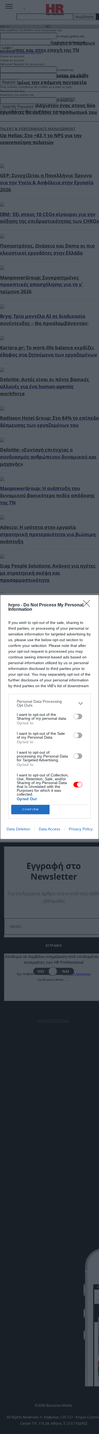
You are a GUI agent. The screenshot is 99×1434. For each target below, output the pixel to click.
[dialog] (49, 717)
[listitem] (49, 703)
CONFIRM (30, 809)
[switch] (77, 716)
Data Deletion (18, 829)
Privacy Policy (81, 829)
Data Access (49, 829)
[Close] (88, 605)
